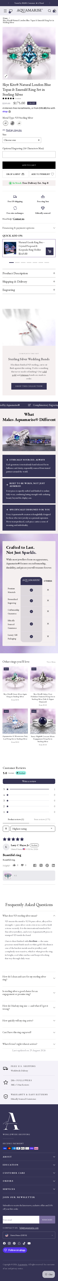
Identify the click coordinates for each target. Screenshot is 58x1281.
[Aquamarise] (30, 11)
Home (5, 18)
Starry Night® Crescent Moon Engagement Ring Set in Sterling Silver (43, 739)
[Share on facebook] (35, 866)
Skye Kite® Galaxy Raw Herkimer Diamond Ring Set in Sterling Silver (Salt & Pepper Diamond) (43, 698)
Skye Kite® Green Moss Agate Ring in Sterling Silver (15, 695)
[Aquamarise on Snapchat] (19, 1244)
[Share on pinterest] (47, 866)
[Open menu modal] (5, 10)
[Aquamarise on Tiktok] (24, 1244)
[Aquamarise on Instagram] (9, 1244)
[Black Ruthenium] (12, 123)
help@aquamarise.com (29, 1227)
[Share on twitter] (41, 866)
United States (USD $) (18, 1235)
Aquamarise (22, 1264)
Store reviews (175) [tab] (42, 819)
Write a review (29, 781)
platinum (25, 374)
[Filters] (6, 829)
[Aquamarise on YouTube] (29, 1244)
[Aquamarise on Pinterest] (14, 1244)
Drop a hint (13, 174)
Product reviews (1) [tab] (16, 819)
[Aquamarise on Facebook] (4, 1244)
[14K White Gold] (19, 123)
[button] (8, 98)
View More (51, 662)
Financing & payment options (18, 227)
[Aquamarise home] (29, 1121)
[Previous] (8, 3)
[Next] (49, 3)
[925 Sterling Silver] (5, 123)
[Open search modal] (49, 10)
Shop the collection (28, 386)
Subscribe (47, 1220)
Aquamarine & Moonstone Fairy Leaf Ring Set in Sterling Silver (15, 737)
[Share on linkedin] (53, 866)
